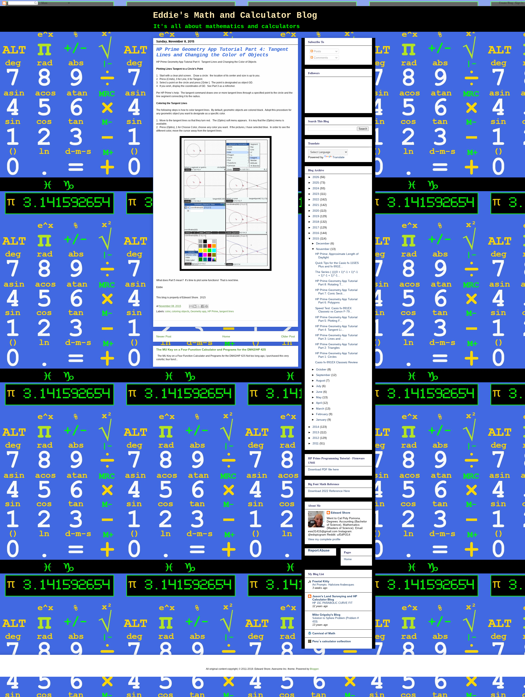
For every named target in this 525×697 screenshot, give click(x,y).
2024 (316, 188)
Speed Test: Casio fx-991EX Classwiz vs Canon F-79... (333, 309)
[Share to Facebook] (203, 306)
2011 (316, 443)
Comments (320, 57)
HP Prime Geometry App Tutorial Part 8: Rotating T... (336, 282)
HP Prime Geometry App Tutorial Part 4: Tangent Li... (336, 328)
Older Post (288, 336)
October (321, 369)
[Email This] (191, 306)
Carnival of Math (323, 633)
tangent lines (226, 311)
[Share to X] (199, 306)
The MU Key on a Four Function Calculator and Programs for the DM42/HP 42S (211, 349)
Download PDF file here (323, 469)
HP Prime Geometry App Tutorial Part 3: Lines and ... (336, 337)
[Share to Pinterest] (206, 306)
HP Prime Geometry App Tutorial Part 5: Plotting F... (336, 319)
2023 (316, 193)
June (319, 391)
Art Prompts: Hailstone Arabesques (333, 584)
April (319, 402)
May (319, 397)
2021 (316, 205)
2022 (316, 199)
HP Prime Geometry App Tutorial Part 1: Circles (336, 355)
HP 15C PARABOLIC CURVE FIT (332, 602)
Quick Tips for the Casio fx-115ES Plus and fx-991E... (337, 264)
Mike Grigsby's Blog (326, 614)
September (323, 375)
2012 (316, 437)
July (319, 386)
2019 (316, 216)
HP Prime (213, 311)
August (321, 380)
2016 (316, 233)
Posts (317, 51)
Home (226, 336)
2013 (316, 432)
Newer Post (163, 336)
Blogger (314, 668)
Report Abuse (319, 550)
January (321, 419)
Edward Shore (340, 512)
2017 (316, 227)
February (322, 414)
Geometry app (198, 311)
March (320, 408)
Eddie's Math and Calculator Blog (235, 15)
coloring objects (180, 311)
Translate (338, 157)
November (323, 249)
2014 (316, 426)
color (167, 311)
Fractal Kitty (320, 581)
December (323, 243)
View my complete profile (324, 539)
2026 (316, 177)
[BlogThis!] (195, 306)
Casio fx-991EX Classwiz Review (336, 362)
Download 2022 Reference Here (329, 491)
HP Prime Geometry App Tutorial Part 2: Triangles (336, 346)
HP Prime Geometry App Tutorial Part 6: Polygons (336, 300)
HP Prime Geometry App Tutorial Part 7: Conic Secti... (336, 291)
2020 (316, 210)
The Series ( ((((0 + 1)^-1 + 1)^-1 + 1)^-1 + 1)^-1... (336, 273)
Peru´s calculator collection (331, 641)
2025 (316, 182)
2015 (316, 238)
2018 (316, 221)
